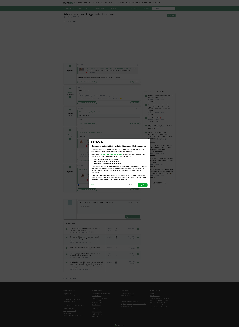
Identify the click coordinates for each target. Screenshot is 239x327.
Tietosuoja (94, 185)
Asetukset (132, 185)
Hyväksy (143, 185)
